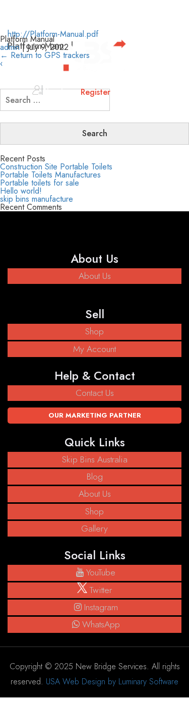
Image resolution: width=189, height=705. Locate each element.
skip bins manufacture (36, 199)
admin (10, 47)
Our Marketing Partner (94, 415)
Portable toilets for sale (39, 183)
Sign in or (76, 92)
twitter (99, 590)
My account (94, 349)
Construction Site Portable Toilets (56, 166)
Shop (94, 331)
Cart (139, 94)
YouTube (100, 572)
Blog (95, 476)
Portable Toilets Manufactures (50, 175)
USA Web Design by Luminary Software (112, 681)
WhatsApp (101, 624)
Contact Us (95, 392)
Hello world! (21, 191)
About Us (95, 275)
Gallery (94, 528)
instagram (101, 607)
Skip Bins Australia (95, 459)
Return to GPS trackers (45, 55)
